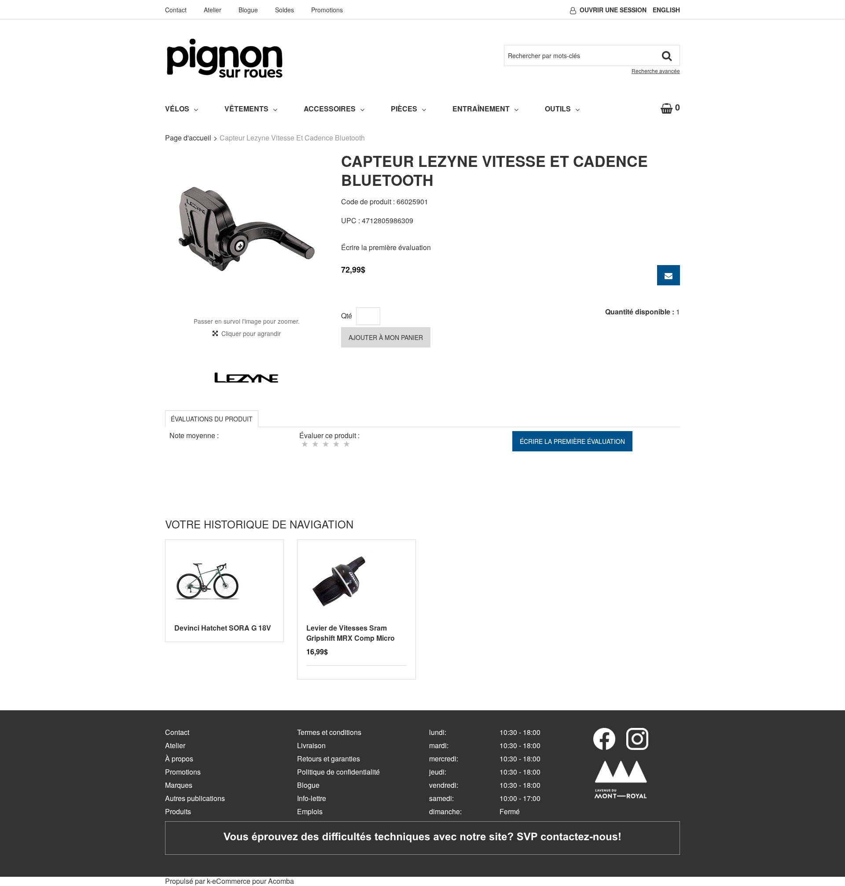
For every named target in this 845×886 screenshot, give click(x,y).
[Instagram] (637, 739)
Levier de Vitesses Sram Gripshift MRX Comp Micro (350, 633)
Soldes (284, 9)
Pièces (404, 108)
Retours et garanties (328, 758)
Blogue (248, 9)
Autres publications (195, 798)
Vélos (177, 108)
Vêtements (246, 108)
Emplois (310, 811)
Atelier (212, 9)
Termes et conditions (329, 732)
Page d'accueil (188, 138)
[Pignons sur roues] (224, 58)
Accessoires (330, 108)
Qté (346, 315)
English (666, 9)
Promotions (327, 9)
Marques (178, 785)
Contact (176, 9)
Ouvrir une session (613, 9)
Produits (178, 811)
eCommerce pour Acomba (253, 881)
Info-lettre (311, 798)
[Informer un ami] (668, 275)
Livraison (311, 745)
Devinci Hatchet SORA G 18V (222, 628)
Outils (558, 108)
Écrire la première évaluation (386, 247)
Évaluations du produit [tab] (212, 418)
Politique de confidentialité (338, 772)
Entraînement (481, 108)
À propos (179, 758)
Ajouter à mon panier (386, 337)
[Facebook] (604, 739)
